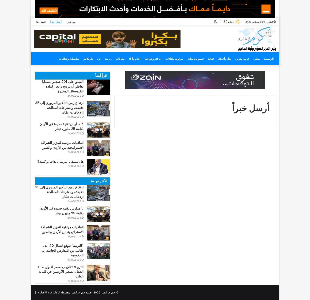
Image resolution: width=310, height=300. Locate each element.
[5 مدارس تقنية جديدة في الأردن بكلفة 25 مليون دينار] (98, 130)
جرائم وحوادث (153, 58)
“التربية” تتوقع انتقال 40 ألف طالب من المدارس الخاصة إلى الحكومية (62, 250)
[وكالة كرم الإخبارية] (257, 38)
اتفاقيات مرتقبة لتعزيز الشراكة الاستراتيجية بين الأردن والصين (62, 145)
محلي (256, 58)
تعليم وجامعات (195, 58)
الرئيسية (269, 58)
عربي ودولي (242, 58)
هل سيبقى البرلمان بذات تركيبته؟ (60, 161)
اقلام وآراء (134, 58)
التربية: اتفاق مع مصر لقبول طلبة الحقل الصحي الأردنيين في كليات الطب (61, 272)
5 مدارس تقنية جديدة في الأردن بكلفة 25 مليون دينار (61, 126)
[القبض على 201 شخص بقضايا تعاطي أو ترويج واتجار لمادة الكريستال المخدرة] (98, 87)
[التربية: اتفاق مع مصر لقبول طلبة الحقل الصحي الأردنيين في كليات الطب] (98, 273)
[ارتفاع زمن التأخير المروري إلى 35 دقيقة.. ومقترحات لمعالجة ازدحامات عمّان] (98, 108)
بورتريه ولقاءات (174, 58)
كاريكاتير (88, 58)
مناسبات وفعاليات (69, 58)
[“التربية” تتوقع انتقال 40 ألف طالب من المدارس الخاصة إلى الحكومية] (98, 251)
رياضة (108, 58)
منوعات (120, 58)
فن (99, 58)
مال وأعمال (224, 58)
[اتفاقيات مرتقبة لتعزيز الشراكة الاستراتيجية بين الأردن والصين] (98, 148)
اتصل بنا (41, 21)
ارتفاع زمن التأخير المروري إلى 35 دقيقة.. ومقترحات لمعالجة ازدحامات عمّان (59, 107)
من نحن (70, 21)
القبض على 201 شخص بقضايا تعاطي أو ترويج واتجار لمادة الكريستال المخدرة (63, 86)
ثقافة (211, 58)
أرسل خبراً (56, 21)
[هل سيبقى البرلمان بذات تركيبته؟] (98, 167)
